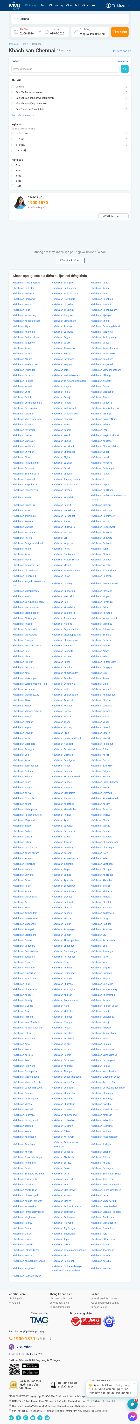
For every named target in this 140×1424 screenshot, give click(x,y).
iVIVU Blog (14, 1302)
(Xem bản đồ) (108, 1401)
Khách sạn (31, 5)
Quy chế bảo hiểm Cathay (103, 1298)
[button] (111, 1389)
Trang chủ (14, 44)
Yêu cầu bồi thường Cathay (104, 1302)
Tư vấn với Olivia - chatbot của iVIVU (26, 1354)
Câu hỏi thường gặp (60, 1307)
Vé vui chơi (72, 5)
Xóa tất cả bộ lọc (70, 260)
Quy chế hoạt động (59, 1302)
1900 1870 (38, 202)
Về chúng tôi (15, 1298)
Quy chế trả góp (98, 1307)
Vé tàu (85, 5)
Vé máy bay (56, 5)
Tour (43, 5)
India (25, 44)
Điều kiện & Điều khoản (61, 1298)
